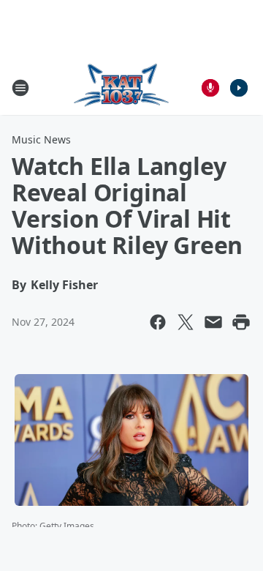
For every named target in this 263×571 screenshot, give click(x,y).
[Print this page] (241, 322)
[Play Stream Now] (239, 88)
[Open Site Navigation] (20, 88)
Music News (41, 139)
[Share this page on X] (185, 322)
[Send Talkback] (210, 88)
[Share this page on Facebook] (158, 322)
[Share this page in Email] (213, 322)
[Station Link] (121, 87)
